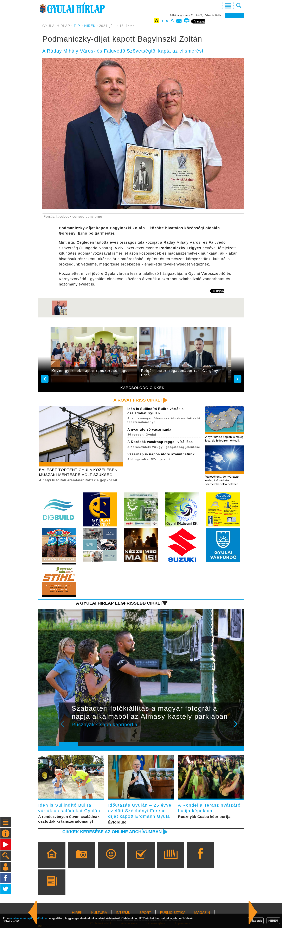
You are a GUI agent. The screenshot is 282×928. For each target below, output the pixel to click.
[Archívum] (170, 860)
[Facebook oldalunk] (200, 860)
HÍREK (90, 26)
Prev (65, 727)
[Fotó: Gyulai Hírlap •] (59, 314)
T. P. (78, 26)
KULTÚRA (99, 913)
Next (238, 727)
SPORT (145, 913)
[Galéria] (81, 860)
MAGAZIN (202, 913)
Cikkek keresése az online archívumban (112, 831)
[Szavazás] (141, 860)
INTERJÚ (123, 913)
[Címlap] (51, 860)
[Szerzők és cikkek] (51, 888)
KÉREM (273, 920)
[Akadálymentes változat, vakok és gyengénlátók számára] (156, 21)
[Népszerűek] (111, 860)
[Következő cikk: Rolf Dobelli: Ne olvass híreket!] (32, 912)
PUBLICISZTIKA (172, 913)
